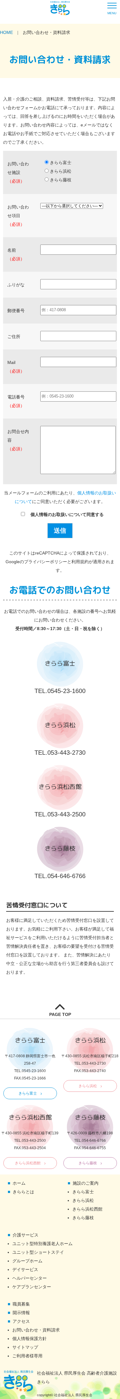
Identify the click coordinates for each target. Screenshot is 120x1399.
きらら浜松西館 (28, 1163)
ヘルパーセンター (29, 1278)
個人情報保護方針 (29, 1338)
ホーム (19, 1183)
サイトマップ (25, 1347)
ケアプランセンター (31, 1286)
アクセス (21, 1321)
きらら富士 (27, 1093)
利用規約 (80, 561)
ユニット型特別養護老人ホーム (42, 1243)
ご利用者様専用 (27, 1355)
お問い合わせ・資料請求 (36, 1329)
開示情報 (21, 1312)
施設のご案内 (85, 1183)
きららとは (23, 1191)
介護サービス (25, 1234)
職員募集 (21, 1304)
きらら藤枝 (87, 1163)
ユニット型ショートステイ (38, 1252)
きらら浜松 (87, 1086)
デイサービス (25, 1269)
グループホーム (27, 1260)
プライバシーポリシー (45, 561)
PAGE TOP (60, 1014)
